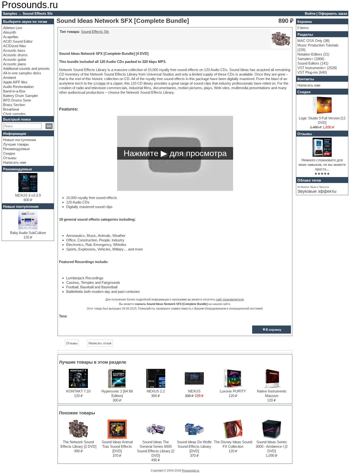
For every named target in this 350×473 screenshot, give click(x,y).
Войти (310, 13)
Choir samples (14, 114)
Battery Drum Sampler (20, 96)
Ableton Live (12, 28)
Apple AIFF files (15, 82)
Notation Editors (309, 54)
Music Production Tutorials (318, 45)
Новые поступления (19, 140)
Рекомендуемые (16, 149)
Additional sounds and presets (26, 68)
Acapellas (10, 37)
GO (49, 126)
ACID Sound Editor (18, 41)
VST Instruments (310, 68)
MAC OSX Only (309, 41)
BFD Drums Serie (17, 100)
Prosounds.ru (190, 470)
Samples (304, 59)
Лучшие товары (16, 144)
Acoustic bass (14, 50)
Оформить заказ (332, 13)
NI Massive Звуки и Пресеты (313, 187)
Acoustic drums (15, 55)
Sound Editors (308, 63)
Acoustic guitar (14, 59)
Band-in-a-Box (14, 91)
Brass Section (14, 105)
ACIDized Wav (14, 46)
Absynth (9, 32)
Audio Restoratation (18, 87)
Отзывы (9, 158)
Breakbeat (11, 109)
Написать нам (14, 162)
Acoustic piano (14, 64)
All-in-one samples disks (22, 73)
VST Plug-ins (307, 72)
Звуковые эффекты (316, 191)
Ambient (9, 78)
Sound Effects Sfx (95, 32)
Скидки (9, 153)
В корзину (273, 329)
